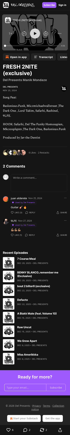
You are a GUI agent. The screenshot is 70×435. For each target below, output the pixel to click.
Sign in (62, 5)
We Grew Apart (27, 341)
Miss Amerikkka (27, 354)
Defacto (22, 300)
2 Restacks (43, 152)
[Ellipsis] (65, 198)
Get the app (52, 418)
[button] (10, 33)
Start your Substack (25, 418)
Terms (46, 405)
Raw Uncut (24, 327)
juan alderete (19, 198)
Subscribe (49, 5)
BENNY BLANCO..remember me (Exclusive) (37, 274)
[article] (35, 263)
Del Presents (10, 87)
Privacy (36, 405)
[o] (8, 263)
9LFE (14, 220)
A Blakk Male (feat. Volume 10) (37, 313)
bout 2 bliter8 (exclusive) (33, 286)
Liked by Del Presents (25, 202)
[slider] (31, 46)
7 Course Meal (26, 258)
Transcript (46, 57)
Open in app (18, 57)
